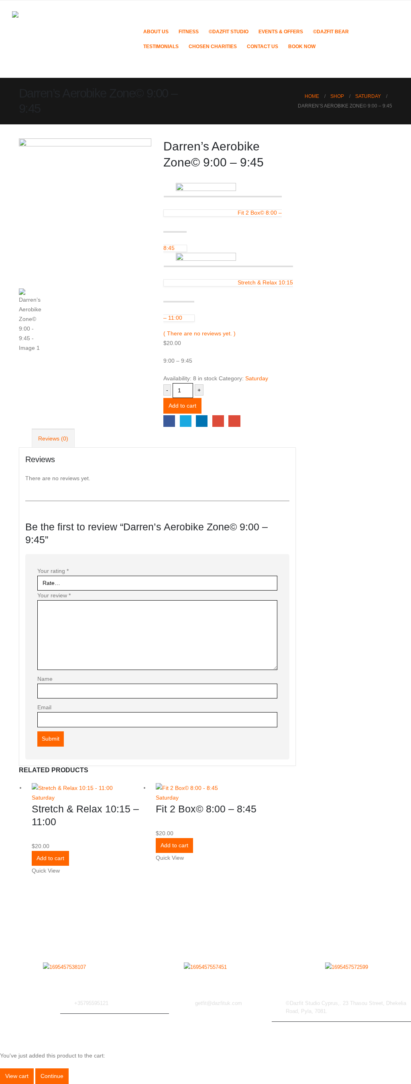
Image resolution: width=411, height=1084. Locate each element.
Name (45, 679)
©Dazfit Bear (331, 32)
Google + (218, 421)
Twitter (185, 421)
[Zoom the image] (64, 967)
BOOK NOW (301, 46)
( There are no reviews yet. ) (199, 333)
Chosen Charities (213, 46)
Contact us (262, 46)
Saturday (256, 378)
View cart (16, 1076)
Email (234, 421)
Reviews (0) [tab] (53, 438)
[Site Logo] (72, 39)
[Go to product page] (88, 788)
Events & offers (280, 32)
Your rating (53, 571)
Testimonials (161, 46)
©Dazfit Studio (228, 32)
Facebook (169, 421)
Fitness (189, 32)
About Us (156, 32)
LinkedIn (202, 421)
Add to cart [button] (50, 858)
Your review (54, 595)
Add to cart (182, 405)
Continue (52, 1076)
